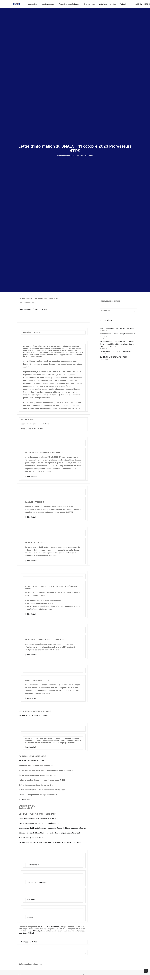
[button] (133, 310)
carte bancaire (33, 865)
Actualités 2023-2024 (84, 156)
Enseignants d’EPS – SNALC (32, 429)
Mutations (103, 4)
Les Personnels (48, 4)
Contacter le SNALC (29, 942)
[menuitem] (32, 4)
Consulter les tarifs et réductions (32, 838)
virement (31, 900)
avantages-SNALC (26, 933)
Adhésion (123, 4)
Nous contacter (25, 309)
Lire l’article (32, 476)
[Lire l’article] (30, 698)
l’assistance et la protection (48, 927)
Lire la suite (30, 747)
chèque (30, 917)
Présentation (32, 4)
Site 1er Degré (89, 4)
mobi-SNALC (34, 931)
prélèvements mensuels (36, 882)
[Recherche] (118, 310)
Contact (113, 4)
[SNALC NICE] (16, 4)
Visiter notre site (40, 309)
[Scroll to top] (146, 971)
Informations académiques (68, 4)
